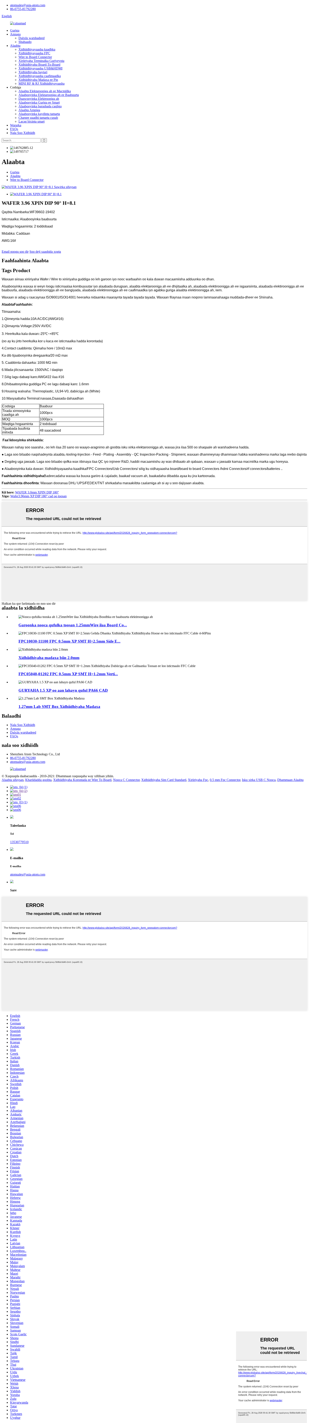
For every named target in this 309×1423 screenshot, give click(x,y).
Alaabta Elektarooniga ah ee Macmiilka (44, 91)
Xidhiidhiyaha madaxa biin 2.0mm (48, 657)
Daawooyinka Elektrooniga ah (38, 98)
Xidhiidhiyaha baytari (32, 72)
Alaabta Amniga (29, 110)
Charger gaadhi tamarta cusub (38, 117)
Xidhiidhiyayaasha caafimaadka (39, 76)
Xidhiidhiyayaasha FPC (34, 53)
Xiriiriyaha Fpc (198, 780)
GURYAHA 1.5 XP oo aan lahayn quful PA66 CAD (63, 690)
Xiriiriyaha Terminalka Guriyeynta (41, 61)
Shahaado (25, 42)
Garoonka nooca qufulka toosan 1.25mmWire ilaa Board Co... (72, 625)
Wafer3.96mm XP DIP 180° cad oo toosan (38, 496)
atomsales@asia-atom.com (27, 5)
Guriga (14, 30)
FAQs (14, 129)
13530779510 (19, 842)
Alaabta (15, 45)
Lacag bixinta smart (31, 121)
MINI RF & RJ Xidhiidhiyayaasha (41, 83)
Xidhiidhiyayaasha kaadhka (36, 49)
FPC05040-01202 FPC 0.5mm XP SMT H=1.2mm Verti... (68, 674)
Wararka (15, 125)
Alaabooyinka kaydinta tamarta (39, 114)
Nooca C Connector (126, 780)
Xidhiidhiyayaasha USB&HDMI (40, 68)
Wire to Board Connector (35, 57)
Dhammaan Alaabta (290, 780)
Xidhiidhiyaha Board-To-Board (39, 64)
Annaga (15, 34)
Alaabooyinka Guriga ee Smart (39, 102)
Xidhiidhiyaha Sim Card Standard (163, 780)
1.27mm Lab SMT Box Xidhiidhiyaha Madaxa (59, 706)
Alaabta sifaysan (13, 780)
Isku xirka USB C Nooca (259, 780)
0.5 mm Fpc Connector (225, 780)
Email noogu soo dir (15, 251)
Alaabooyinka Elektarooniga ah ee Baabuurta (48, 95)
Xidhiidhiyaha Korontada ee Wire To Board (82, 780)
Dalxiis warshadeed (31, 38)
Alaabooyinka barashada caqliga (40, 106)
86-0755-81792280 (23, 9)
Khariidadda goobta (38, 780)
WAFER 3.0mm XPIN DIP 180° (37, 492)
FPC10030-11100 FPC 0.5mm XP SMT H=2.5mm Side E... (69, 641)
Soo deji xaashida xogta (45, 251)
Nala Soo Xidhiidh (22, 133)
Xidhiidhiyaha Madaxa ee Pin (38, 80)
